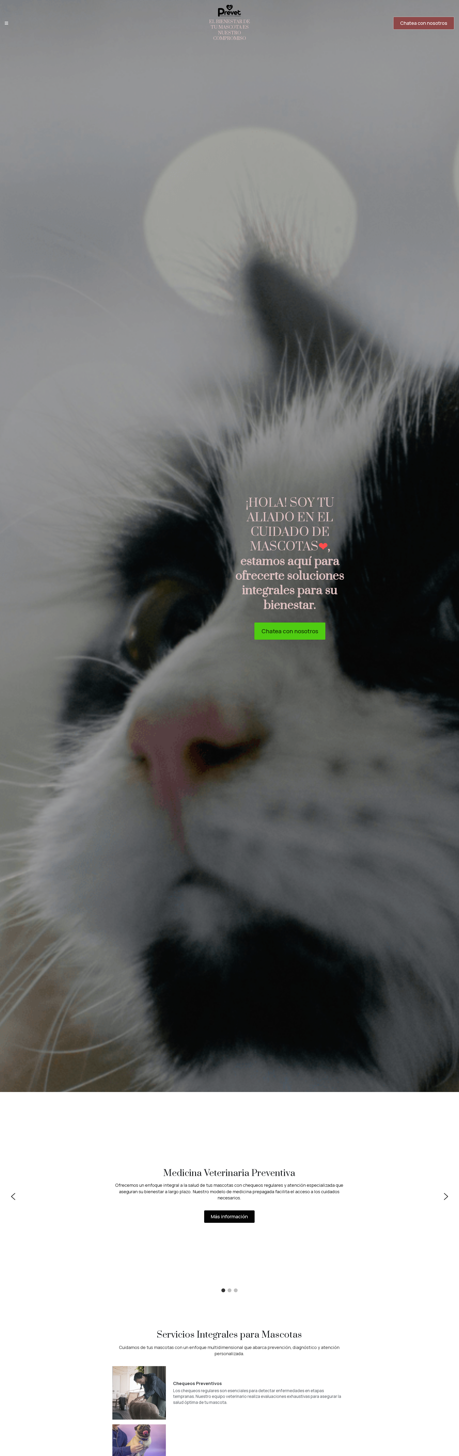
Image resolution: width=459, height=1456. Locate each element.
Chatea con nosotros (423, 23)
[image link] (229, 10)
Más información (229, 1216)
